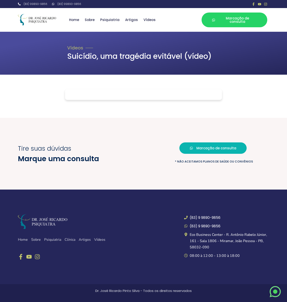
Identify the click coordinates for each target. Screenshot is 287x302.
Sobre (90, 20)
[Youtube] (259, 4)
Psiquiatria (110, 20)
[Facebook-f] (253, 4)
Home (74, 20)
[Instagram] (265, 4)
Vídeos (150, 20)
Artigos (131, 20)
